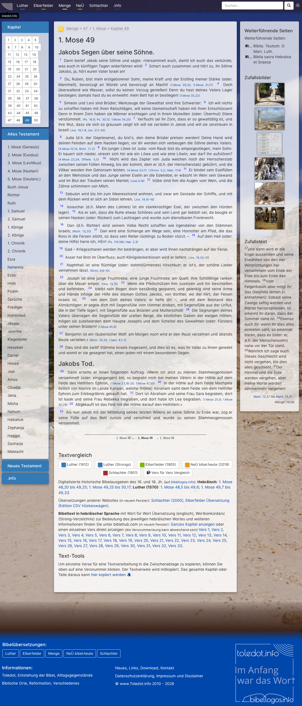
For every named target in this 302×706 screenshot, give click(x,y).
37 (27, 98)
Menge (72, 28)
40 (19, 105)
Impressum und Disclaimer (179, 676)
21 (26, 69)
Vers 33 (175, 546)
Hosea (13, 363)
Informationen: (17, 667)
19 (9, 69)
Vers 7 (118, 535)
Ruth (12, 203)
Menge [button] (53, 653)
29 (27, 84)
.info (12, 478)
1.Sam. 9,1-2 (117, 340)
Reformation (40, 683)
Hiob (12, 283)
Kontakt (167, 668)
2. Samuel (16, 219)
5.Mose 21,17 (202, 85)
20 (18, 69)
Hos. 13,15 (110, 284)
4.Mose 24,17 (137, 170)
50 (36, 120)
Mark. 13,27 (262, 396)
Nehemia (15, 267)
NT (25, 466)
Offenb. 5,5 (90, 159)
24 (18, 76)
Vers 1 (204, 529)
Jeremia (15, 331)
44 (19, 113)
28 (18, 84)
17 (26, 62)
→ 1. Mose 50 (164, 438)
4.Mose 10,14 (68, 149)
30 (35, 84)
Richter (14, 195)
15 (9, 62)
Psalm (13, 291)
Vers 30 (128, 546)
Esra (11, 259)
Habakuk (15, 419)
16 (18, 62)
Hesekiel (15, 347)
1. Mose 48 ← (125, 438)
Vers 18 (110, 540)
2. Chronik (16, 251)
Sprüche (15, 299)
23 (9, 76)
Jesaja (13, 323)
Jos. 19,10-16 (144, 199)
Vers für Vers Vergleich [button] (169, 472)
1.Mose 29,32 (181, 85)
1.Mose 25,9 (212, 399)
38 (36, 98)
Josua (18, 187)
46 (36, 113)
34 (36, 91)
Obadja (14, 387)
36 (19, 98)
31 (9, 91)
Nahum (14, 411)
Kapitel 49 (120, 28)
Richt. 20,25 (99, 340)
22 (34, 69)
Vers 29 (112, 546)
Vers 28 (96, 546)
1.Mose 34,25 (120, 119)
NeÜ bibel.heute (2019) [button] (209, 464)
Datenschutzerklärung (134, 676)
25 (27, 76)
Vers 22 (172, 540)
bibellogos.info (182, 482)
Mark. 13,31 (284, 396)
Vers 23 (188, 540)
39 (10, 105)
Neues (121, 668)
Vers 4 (77, 535)
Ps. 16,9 (89, 119)
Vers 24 (203, 540)
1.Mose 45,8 (107, 326)
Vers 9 (145, 535)
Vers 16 (80, 540)
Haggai (14, 435)
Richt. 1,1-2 (86, 149)
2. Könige (16, 235)
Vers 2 (217, 529)
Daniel (13, 355)
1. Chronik (16, 243)
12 (17, 54)
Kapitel (14, 27)
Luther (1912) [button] (77, 464)
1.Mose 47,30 (145, 383)
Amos (13, 379)
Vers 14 (220, 535)
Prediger (15, 307)
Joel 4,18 (137, 181)
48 (18, 120)
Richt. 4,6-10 (100, 270)
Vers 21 (156, 540)
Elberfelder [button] (32, 653)
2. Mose (23, 155)
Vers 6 (104, 535)
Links (133, 668)
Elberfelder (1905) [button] (160, 464)
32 (18, 91)
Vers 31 (143, 546)
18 (34, 62)
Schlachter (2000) (167, 500)
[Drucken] (298, 5)
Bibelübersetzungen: (24, 644)
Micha (13, 403)
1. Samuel (16, 211)
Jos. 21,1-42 (96, 130)
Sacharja (15, 443)
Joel (11, 371)
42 (36, 105)
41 (27, 105)
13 (25, 54)
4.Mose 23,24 (69, 159)
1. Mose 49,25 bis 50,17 (110, 487)
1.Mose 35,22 (190, 95)
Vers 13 (204, 535)
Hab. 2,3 (131, 242)
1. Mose (23, 147)
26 (35, 76)
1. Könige (15, 227)
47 (9, 120)
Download (149, 668)
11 (9, 54)
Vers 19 (125, 540)
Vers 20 (141, 540)
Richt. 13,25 (81, 231)
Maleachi (15, 451)
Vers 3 (64, 535)
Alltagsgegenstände (75, 675)
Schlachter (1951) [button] (123, 472)
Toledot (8, 675)
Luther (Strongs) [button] (116, 464)
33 (27, 91)
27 (9, 84)
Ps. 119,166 (116, 242)
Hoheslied (16, 315)
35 (10, 98)
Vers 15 (64, 540)
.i (117, 5)
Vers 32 (159, 546)
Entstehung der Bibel (36, 675)
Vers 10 (159, 535)
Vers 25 (219, 540)
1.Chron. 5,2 (156, 170)
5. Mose (24, 179)
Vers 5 (91, 535)
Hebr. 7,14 (173, 170)
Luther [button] (10, 653)
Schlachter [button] (109, 653)
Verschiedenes (66, 683)
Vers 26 (65, 546)
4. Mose (23, 171)
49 (27, 120)
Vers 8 (131, 535)
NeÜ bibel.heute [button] (79, 653)
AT (23, 134)
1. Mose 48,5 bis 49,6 (180, 487)
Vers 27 (80, 546)
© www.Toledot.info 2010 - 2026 (144, 683)
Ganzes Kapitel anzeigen (193, 524)
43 (10, 113)
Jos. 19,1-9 (78, 130)
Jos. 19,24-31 (198, 257)
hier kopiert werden (109, 574)
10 (36, 47)
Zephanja (16, 428)
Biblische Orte (14, 683)
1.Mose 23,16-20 (122, 383)
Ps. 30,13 (103, 119)
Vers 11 (174, 535)
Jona (12, 395)
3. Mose (24, 163)
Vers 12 (189, 535)
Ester (12, 275)
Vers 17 (95, 540)
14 (34, 54)
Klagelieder (17, 339)
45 (27, 113)
